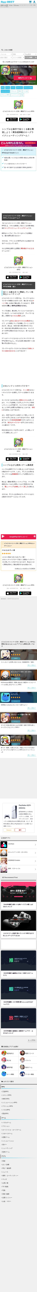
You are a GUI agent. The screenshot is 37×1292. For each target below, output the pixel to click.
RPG (3, 87)
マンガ (4, 1179)
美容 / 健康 (5, 1194)
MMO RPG (5, 1099)
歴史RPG (5, 1113)
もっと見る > (32, 1040)
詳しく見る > (32, 665)
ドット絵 (25, 91)
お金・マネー (6, 1201)
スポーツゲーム (7, 1133)
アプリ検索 (28, 57)
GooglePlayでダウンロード (18, 537)
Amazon (8, 830)
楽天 (20, 830)
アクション (19, 87)
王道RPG (5, 1091)
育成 (22, 95)
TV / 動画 (5, 1186)
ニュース (5, 1172)
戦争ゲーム (6, 1152)
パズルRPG (6, 1110)
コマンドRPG (6, 1095)
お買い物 (5, 1183)
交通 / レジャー (7, 1197)
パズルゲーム (6, 1122)
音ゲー (4, 1144)
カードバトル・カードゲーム (11, 1130)
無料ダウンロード (24, 78)
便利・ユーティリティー (10, 1175)
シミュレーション (8, 1141)
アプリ (13, 87)
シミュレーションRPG (9, 1102)
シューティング (5, 91)
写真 (3, 1190)
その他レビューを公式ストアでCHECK (25, 568)
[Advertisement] (18, 27)
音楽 (3, 1161)
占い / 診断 (5, 1164)
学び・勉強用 (6, 1168)
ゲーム (7, 87)
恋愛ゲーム (6, 1137)
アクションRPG (28, 87)
